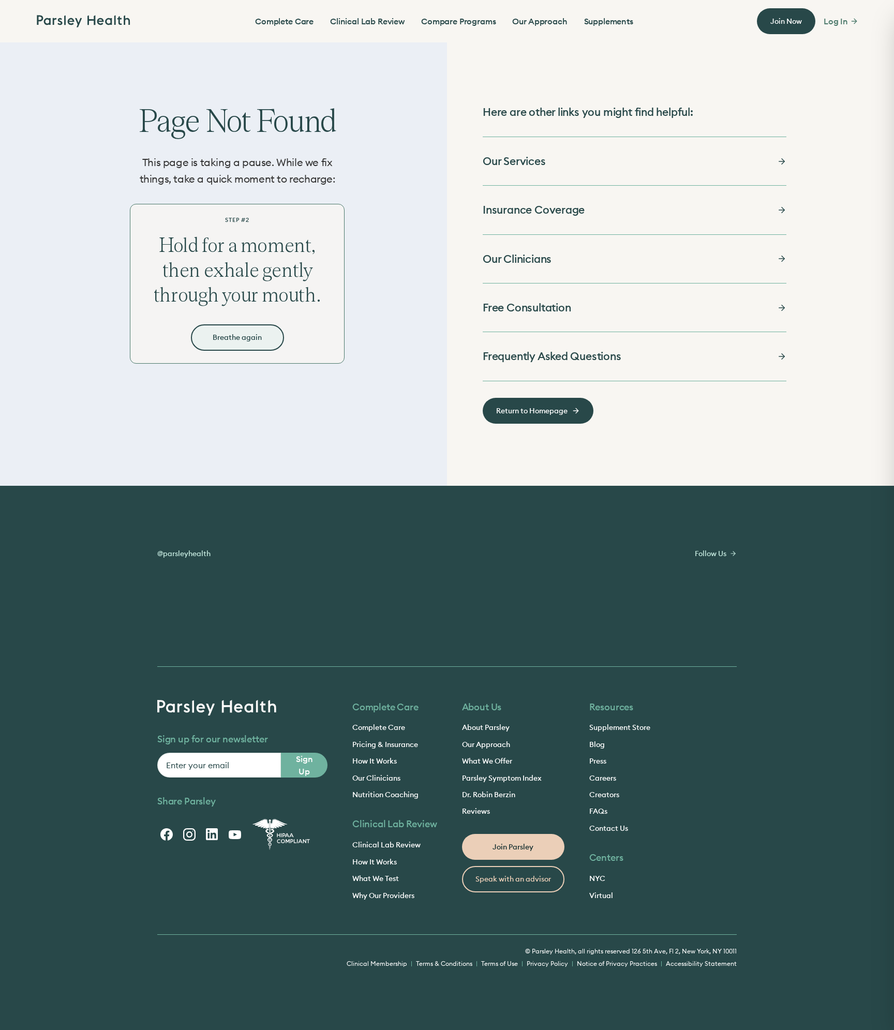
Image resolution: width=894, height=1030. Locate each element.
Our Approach (539, 21)
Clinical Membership (377, 963)
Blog (597, 744)
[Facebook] (166, 834)
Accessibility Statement (701, 963)
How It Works (374, 761)
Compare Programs (458, 21)
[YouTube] (235, 834)
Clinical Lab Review (367, 21)
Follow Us (710, 553)
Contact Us (608, 828)
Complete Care (284, 21)
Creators (604, 794)
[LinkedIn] (212, 834)
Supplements (608, 21)
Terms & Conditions (444, 963)
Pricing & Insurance (385, 744)
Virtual (601, 895)
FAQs (598, 811)
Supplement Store (619, 727)
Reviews (476, 811)
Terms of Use (499, 963)
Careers (602, 778)
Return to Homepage (532, 410)
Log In (836, 21)
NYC (597, 878)
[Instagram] (189, 834)
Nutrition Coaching (385, 794)
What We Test (375, 878)
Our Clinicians (376, 778)
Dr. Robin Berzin (488, 794)
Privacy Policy (547, 963)
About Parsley (486, 727)
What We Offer (487, 761)
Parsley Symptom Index (502, 778)
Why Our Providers (383, 895)
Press (597, 761)
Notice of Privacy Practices (617, 963)
